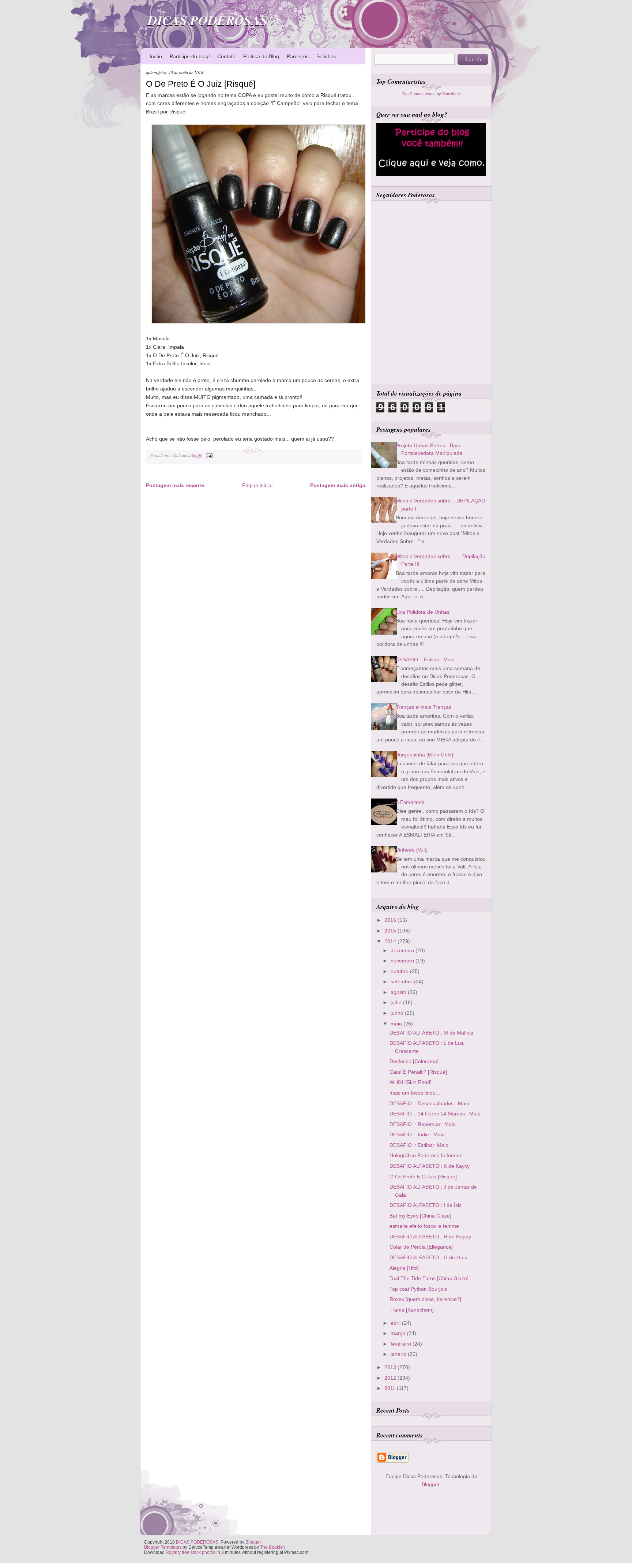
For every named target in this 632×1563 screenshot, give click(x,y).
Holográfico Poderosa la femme (426, 1155)
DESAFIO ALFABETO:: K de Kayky (430, 1166)
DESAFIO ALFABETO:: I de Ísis (426, 1205)
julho (397, 1002)
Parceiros (298, 56)
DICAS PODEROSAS (207, 20)
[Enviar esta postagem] (208, 455)
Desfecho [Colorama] (414, 1061)
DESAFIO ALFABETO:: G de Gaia (428, 1257)
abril (396, 1323)
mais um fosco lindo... (415, 1093)
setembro (402, 981)
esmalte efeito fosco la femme (424, 1226)
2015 (391, 931)
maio (397, 1024)
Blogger (430, 1484)
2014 (391, 941)
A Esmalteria (410, 802)
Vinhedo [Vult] (412, 850)
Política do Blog (261, 56)
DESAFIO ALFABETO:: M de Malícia (431, 1033)
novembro (403, 961)
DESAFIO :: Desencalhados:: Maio (429, 1103)
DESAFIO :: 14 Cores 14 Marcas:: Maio (435, 1114)
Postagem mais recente (175, 485)
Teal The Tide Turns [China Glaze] (429, 1278)
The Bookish (272, 1547)
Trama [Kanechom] (412, 1310)
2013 (391, 1367)
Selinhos (326, 56)
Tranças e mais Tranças (423, 707)
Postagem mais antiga (337, 485)
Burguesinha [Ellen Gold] (424, 755)
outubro (400, 971)
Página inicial (257, 485)
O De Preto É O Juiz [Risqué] (200, 84)
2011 (390, 1388)
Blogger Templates (162, 1547)
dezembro (403, 950)
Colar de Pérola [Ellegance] (421, 1247)
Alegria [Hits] (404, 1268)
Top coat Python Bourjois (418, 1289)
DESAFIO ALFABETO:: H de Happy (430, 1236)
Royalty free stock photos (190, 1552)
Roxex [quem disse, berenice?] (425, 1299)
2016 (391, 920)
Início (156, 56)
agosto (399, 992)
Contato (226, 56)
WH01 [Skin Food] (411, 1082)
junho (398, 1013)
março (399, 1333)
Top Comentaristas (419, 93)
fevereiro (402, 1344)
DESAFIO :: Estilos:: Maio (425, 659)
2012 (391, 1378)
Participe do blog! (190, 56)
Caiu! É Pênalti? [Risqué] (418, 1072)
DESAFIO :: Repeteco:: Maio (423, 1124)
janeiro (399, 1354)
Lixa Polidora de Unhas (422, 612)
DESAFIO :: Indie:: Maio (417, 1134)
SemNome (451, 93)
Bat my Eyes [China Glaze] (420, 1216)
